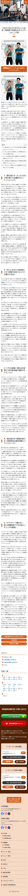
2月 (14, 679)
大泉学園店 (6, 845)
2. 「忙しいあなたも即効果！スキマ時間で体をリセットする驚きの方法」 (14, 153)
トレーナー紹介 (7, 851)
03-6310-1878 (16, 782)
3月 (9, 679)
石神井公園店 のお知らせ (11, 662)
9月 (19, 684)
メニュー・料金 (6, 855)
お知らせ (5, 864)
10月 (14, 684)
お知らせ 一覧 (8, 657)
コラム (5, 664)
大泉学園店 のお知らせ (10, 659)
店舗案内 (5, 842)
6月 (14, 677)
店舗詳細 (7, 761)
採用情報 (5, 876)
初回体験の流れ (8, 838)
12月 (4, 684)
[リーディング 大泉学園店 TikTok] (9, 813)
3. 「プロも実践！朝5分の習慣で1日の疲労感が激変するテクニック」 (14, 157)
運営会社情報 (6, 872)
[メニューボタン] (26, 2)
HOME (5, 833)
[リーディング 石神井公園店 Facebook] (2, 827)
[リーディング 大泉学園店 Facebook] (2, 813)
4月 (4, 679)
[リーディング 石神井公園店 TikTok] (9, 827)
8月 (4, 677)
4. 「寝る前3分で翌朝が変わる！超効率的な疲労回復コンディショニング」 (14, 162)
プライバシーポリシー (8, 880)
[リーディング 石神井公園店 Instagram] (5, 827)
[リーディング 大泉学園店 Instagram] (5, 813)
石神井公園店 (7, 847)
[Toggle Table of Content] (24, 145)
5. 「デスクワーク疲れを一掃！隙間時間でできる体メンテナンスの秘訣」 (14, 166)
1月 (19, 679)
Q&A (4, 860)
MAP (23, 752)
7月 (9, 677)
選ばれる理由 (7, 835)
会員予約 (21, 761)
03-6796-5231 (16, 757)
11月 (9, 684)
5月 (19, 677)
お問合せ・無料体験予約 (9, 884)
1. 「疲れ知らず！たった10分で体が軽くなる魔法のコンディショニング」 (14, 148)
